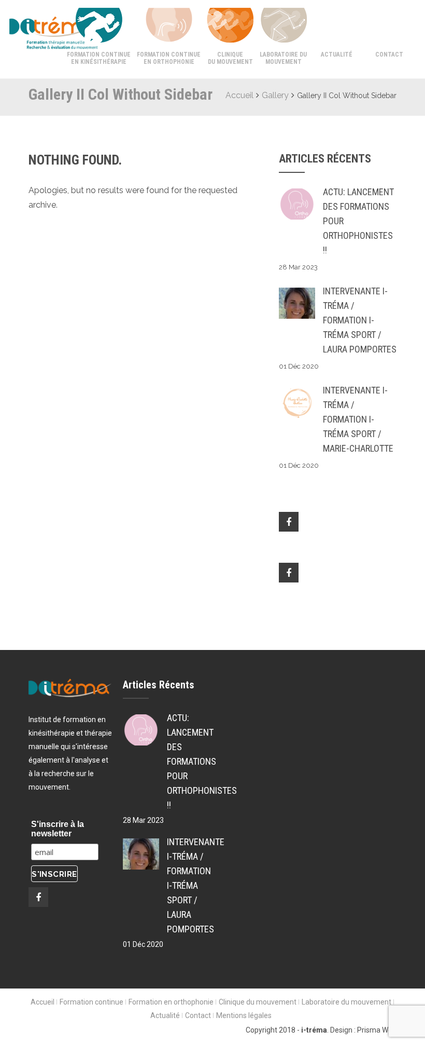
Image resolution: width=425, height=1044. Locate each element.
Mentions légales (244, 1015)
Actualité (336, 54)
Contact (389, 54)
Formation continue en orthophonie (169, 58)
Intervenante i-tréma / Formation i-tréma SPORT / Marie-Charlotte (358, 419)
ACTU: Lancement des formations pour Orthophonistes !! (358, 220)
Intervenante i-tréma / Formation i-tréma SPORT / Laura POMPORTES (359, 320)
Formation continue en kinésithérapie (99, 58)
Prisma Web (376, 1030)
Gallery (275, 95)
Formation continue (91, 1002)
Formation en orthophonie (171, 1002)
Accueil (239, 95)
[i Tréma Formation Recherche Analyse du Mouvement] (35, 32)
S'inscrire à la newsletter (57, 829)
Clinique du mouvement (230, 58)
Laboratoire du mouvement (283, 58)
